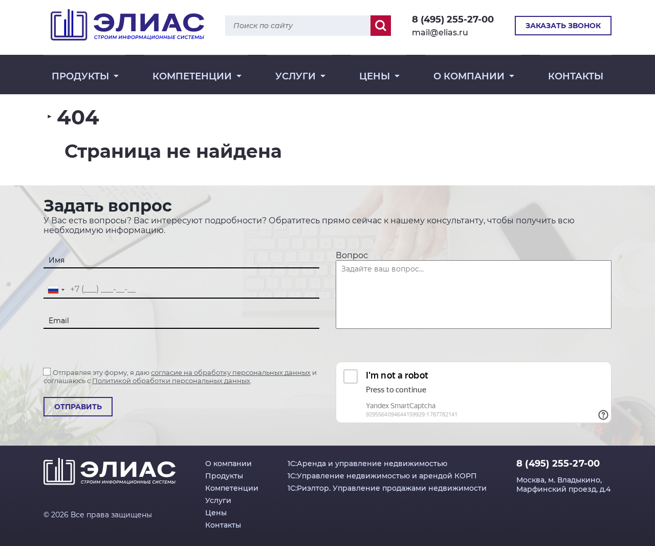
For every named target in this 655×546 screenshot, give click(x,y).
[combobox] (56, 289)
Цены (374, 76)
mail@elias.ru (440, 32)
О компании (469, 76)
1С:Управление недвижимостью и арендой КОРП (382, 475)
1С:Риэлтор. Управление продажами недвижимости (387, 488)
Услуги (295, 76)
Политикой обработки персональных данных (171, 380)
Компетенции (192, 76)
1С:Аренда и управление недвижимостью (367, 463)
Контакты (575, 76)
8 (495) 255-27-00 (453, 19)
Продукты (80, 76)
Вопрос (352, 255)
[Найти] (380, 25)
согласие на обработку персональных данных (231, 372)
